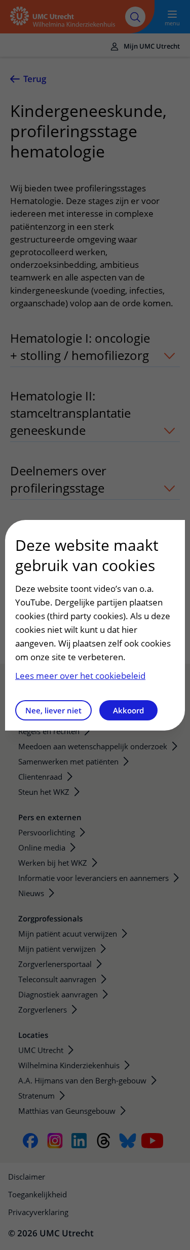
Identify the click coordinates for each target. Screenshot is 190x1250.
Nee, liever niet (53, 710)
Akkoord (128, 710)
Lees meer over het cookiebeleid (80, 675)
